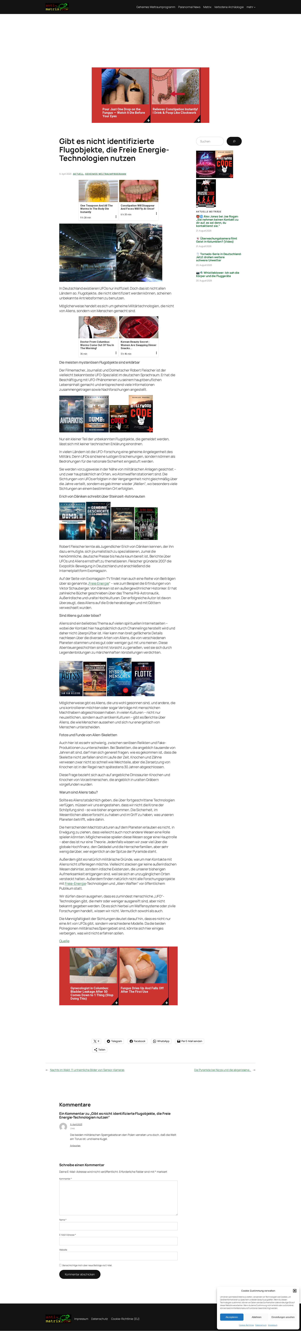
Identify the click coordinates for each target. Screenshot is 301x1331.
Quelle (64, 941)
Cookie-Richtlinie (246, 1325)
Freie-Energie (75, 883)
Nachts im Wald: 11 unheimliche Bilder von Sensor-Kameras (87, 1070)
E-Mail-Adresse (67, 1234)
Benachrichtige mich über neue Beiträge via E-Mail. (87, 1265)
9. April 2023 (76, 1124)
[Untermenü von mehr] (255, 7)
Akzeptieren (232, 1317)
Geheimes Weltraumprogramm (105, 173)
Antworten (75, 1145)
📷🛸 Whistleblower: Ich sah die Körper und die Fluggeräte (217, 274)
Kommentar (65, 1178)
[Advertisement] (150, 38)
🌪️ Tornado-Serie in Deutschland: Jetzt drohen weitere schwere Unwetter (218, 257)
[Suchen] (234, 141)
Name (62, 1219)
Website (63, 1249)
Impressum (272, 1325)
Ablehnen (256, 1317)
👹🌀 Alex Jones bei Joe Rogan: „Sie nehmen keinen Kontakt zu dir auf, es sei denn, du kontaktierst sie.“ (217, 221)
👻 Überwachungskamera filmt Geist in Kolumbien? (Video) (216, 240)
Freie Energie (99, 583)
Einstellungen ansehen (283, 1317)
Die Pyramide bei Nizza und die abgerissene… (222, 1070)
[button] (294, 1290)
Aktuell (78, 173)
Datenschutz (261, 1325)
